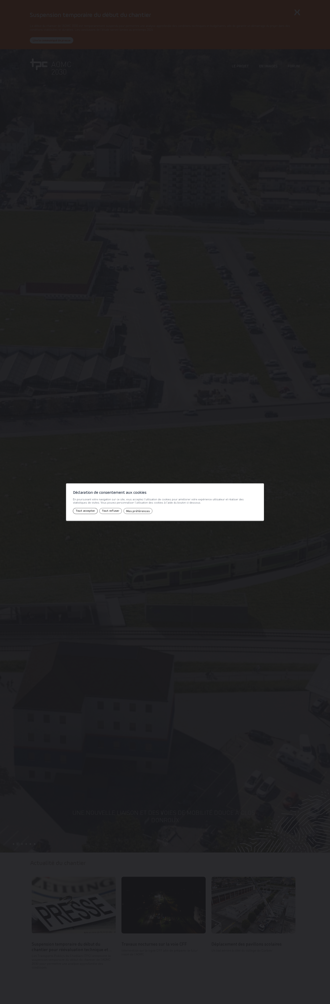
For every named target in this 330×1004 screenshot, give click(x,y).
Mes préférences (138, 511)
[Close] (260, 479)
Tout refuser (110, 510)
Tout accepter (85, 510)
